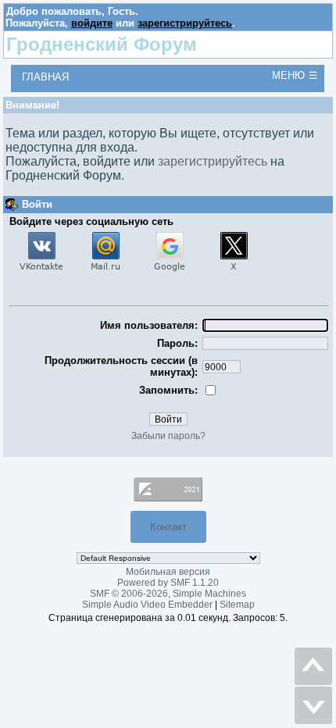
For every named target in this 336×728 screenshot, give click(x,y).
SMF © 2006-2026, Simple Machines (168, 593)
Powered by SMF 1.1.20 (168, 582)
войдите (92, 23)
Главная (45, 77)
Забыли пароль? (168, 435)
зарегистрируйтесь (185, 23)
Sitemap (237, 604)
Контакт (168, 527)
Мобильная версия (168, 571)
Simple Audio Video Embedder (147, 604)
